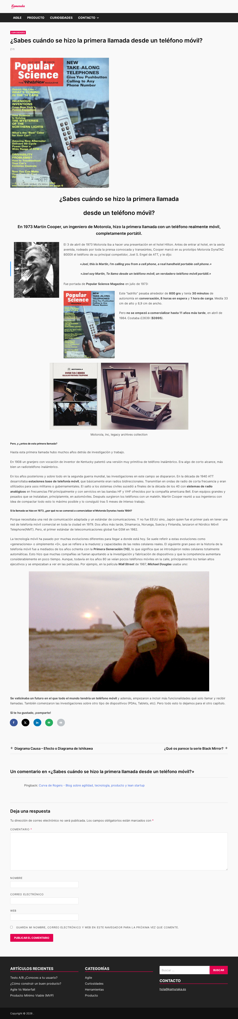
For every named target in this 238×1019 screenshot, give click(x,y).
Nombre (16, 878)
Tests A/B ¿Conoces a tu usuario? (33, 977)
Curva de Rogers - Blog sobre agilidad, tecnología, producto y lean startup (92, 785)
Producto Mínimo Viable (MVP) (32, 995)
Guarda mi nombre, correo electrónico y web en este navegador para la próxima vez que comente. (97, 927)
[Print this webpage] (61, 722)
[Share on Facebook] (14, 722)
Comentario (21, 829)
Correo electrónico (27, 894)
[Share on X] (25, 722)
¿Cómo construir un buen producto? (35, 983)
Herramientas (94, 989)
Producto (35, 18)
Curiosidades (61, 18)
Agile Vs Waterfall (22, 989)
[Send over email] (49, 722)
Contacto (90, 19)
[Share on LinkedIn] (37, 722)
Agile (17, 18)
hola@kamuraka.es (173, 989)
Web (13, 910)
